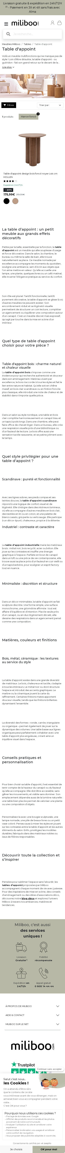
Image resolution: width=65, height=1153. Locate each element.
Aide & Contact (15, 1015)
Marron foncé (28, 116)
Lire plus (7, 67)
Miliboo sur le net (17, 1024)
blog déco (28, 898)
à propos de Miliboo (19, 1006)
